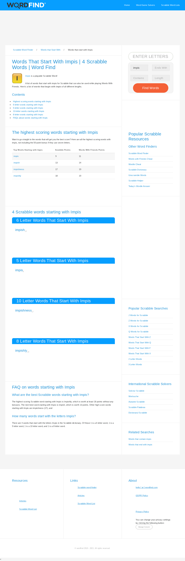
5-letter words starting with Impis (28, 108)
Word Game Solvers (145, 5)
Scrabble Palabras (137, 407)
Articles (22, 501)
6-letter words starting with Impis (28, 105)
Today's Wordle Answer (139, 186)
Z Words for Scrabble (138, 320)
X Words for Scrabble (138, 326)
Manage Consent (144, 527)
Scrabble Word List (28, 509)
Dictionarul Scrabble (138, 413)
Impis (27, 76)
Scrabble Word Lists (170, 5)
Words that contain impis (140, 439)
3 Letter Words (135, 364)
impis (16, 156)
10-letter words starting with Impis (28, 111)
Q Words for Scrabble (139, 331)
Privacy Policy (142, 511)
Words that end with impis (140, 444)
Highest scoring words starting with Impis (32, 101)
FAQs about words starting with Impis (30, 118)
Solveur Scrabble (136, 391)
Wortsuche (134, 396)
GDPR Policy (142, 495)
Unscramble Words (137, 175)
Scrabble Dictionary (138, 170)
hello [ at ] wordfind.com (147, 487)
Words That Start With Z (140, 337)
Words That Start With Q (140, 342)
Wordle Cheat (135, 164)
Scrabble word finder (87, 487)
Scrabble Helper (136, 180)
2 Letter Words (135, 359)
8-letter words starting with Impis (28, 114)
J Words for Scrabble (138, 315)
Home (127, 5)
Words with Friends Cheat (140, 159)
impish (17, 163)
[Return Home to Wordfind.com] (25, 8)
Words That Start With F (140, 348)
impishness (19, 169)
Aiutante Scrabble (137, 402)
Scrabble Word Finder (139, 153)
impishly (17, 176)
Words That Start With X (140, 353)
